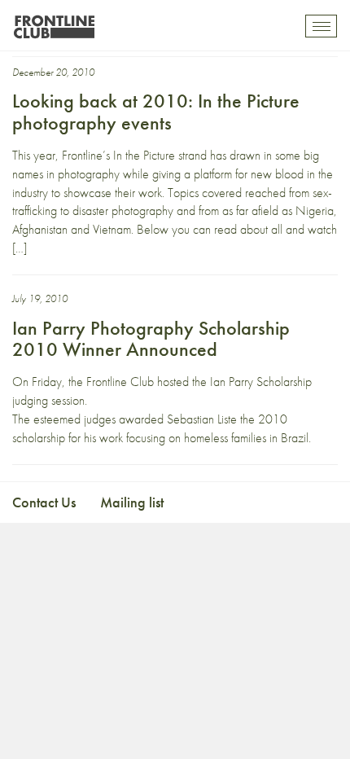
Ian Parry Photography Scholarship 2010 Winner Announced (151, 338)
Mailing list (132, 502)
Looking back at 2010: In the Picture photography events (156, 111)
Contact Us (44, 502)
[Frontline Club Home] (53, 22)
